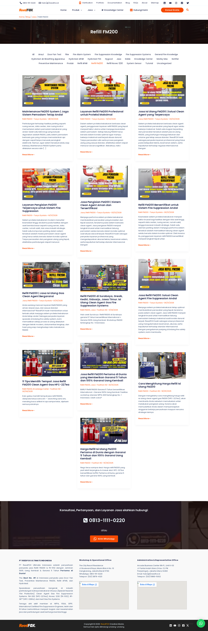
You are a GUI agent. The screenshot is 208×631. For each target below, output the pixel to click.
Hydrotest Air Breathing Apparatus (48, 59)
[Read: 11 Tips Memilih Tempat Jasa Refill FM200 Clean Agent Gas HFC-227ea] (46, 363)
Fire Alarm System (82, 54)
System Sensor (134, 63)
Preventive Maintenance (51, 63)
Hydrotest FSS (94, 59)
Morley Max (162, 59)
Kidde (127, 59)
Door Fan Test (54, 54)
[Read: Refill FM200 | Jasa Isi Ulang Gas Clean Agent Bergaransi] (46, 275)
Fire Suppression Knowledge (108, 54)
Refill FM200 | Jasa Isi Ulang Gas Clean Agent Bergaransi (43, 294)
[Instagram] (176, 3)
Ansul (41, 54)
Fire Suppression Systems (138, 54)
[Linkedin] (164, 3)
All (33, 54)
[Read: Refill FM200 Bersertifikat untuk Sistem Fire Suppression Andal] (162, 183)
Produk (70, 63)
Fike (67, 54)
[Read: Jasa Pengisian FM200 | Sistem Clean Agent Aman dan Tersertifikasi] (104, 181)
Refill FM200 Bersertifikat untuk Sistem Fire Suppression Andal (158, 206)
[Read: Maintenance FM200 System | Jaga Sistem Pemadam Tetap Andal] (46, 90)
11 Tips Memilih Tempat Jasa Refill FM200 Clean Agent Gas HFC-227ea (45, 383)
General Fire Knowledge (166, 54)
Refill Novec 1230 (115, 63)
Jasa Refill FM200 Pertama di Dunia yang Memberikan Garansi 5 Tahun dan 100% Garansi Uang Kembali (103, 377)
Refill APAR (82, 63)
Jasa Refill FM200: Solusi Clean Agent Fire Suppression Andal (158, 296)
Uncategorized (164, 63)
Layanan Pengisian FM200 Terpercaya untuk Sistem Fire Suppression (41, 208)
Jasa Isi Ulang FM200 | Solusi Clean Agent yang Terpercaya (161, 113)
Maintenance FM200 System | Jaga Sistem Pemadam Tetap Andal (45, 113)
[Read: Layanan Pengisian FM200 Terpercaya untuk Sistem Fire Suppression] (46, 183)
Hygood (109, 59)
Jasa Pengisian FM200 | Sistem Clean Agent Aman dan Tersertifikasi (100, 205)
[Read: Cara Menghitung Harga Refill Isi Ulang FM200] (162, 365)
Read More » (28, 154)
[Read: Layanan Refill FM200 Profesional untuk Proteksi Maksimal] (104, 90)
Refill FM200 (97, 63)
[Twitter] (188, 3)
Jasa (119, 59)
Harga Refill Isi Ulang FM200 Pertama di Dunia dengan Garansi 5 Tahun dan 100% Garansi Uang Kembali (103, 453)
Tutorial (149, 63)
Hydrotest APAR (76, 59)
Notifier (175, 59)
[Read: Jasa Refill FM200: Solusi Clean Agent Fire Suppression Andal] (162, 274)
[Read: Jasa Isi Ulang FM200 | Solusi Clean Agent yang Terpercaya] (162, 90)
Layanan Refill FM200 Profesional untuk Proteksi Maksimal (101, 113)
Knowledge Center (143, 59)
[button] (80, 10)
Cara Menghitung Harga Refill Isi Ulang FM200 (159, 385)
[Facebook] (182, 3)
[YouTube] (170, 3)
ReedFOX (105, 624)
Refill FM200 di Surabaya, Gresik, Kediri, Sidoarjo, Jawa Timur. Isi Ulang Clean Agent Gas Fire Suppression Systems (101, 300)
